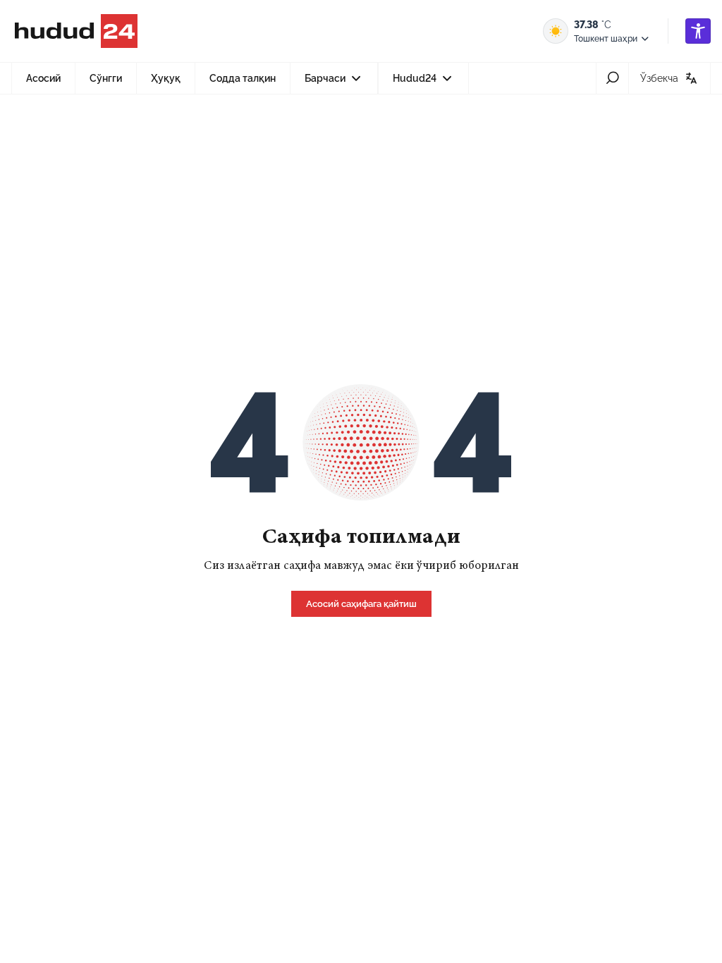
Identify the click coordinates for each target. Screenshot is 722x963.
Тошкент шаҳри (605, 39)
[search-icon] (612, 78)
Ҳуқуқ (165, 78)
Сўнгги (106, 78)
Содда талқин (242, 78)
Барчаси (340, 83)
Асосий (43, 78)
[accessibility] (698, 31)
